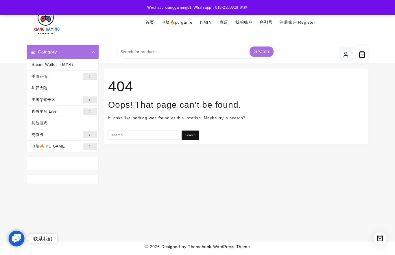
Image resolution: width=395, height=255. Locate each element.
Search (261, 51)
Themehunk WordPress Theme (219, 246)
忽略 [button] (244, 7)
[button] (16, 238)
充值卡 (37, 135)
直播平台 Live (44, 111)
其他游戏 (39, 123)
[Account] (346, 54)
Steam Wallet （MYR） (53, 64)
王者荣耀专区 (44, 100)
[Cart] (362, 54)
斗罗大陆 (39, 88)
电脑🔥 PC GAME (48, 146)
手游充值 (39, 76)
